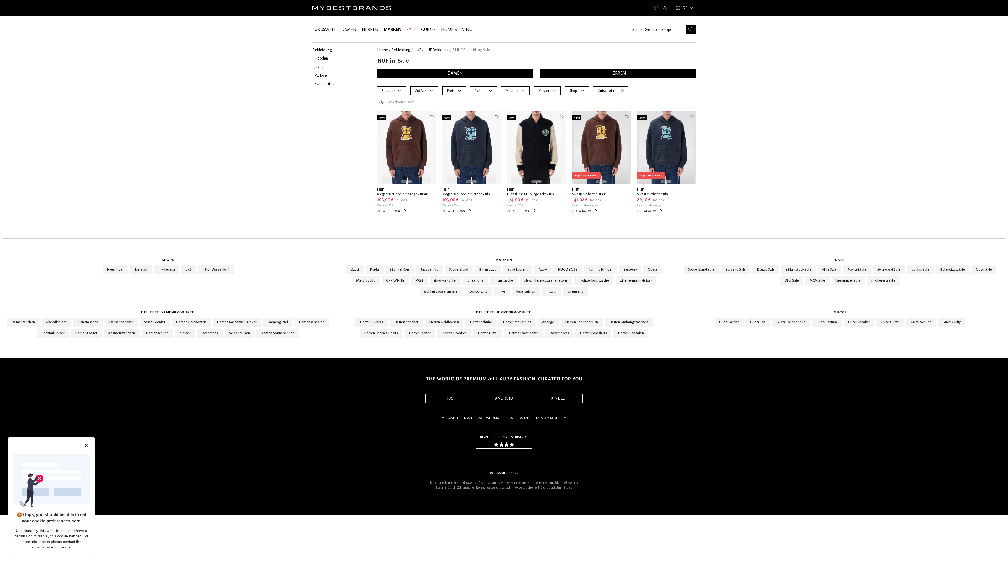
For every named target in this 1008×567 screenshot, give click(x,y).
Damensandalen (311, 322)
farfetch (141, 269)
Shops (168, 260)
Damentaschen (23, 322)
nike (502, 291)
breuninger (115, 269)
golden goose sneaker (441, 291)
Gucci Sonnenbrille (790, 322)
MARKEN (392, 29)
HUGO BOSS (568, 269)
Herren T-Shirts (371, 322)
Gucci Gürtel (890, 322)
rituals (551, 291)
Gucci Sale (984, 269)
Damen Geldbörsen (191, 322)
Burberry (630, 269)
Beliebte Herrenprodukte (504, 312)
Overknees (209, 333)
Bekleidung (400, 50)
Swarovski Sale (889, 269)
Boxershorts (559, 333)
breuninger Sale (848, 280)
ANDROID (504, 398)
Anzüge (548, 322)
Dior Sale (792, 280)
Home (382, 50)
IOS (450, 398)
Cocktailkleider (52, 333)
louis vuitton (526, 291)
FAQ (479, 418)
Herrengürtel (488, 333)
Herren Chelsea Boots (381, 333)
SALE (411, 29)
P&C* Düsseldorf (216, 269)
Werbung (493, 418)
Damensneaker (121, 322)
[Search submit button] (691, 29)
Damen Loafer (86, 333)
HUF (417, 50)
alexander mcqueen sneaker (546, 280)
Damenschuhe (157, 333)
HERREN (370, 29)
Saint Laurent (518, 269)
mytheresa (167, 269)
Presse (509, 418)
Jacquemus (429, 269)
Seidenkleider (154, 322)
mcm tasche (504, 280)
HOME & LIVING (456, 29)
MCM (419, 280)
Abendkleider (56, 322)
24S (189, 269)
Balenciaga (488, 269)
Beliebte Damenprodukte (168, 312)
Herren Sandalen (631, 333)
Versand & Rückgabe (457, 418)
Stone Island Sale (701, 269)
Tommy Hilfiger (601, 269)
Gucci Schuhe (921, 322)
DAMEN (348, 29)
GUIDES (428, 29)
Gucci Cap (757, 322)
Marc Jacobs (365, 280)
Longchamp (479, 291)
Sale (840, 260)
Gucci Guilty (952, 322)
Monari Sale (857, 269)
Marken (504, 260)
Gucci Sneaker (859, 322)
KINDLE (558, 398)
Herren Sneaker (406, 322)
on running (575, 291)
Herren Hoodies (454, 333)
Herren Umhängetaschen (628, 322)
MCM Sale (817, 280)
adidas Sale (920, 269)
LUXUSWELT (324, 29)
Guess (653, 269)
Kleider (185, 333)
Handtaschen (88, 322)
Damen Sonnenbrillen (278, 333)
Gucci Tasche (729, 322)
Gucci (354, 269)
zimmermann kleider (636, 280)
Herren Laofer (419, 333)
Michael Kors (400, 269)
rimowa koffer (445, 280)
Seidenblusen (239, 333)
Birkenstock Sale (798, 269)
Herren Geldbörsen (444, 322)
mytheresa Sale (883, 280)
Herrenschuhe (481, 322)
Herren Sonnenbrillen (581, 322)
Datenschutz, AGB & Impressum (542, 418)
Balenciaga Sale (952, 269)
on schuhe (476, 280)
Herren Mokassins (517, 322)
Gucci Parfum (826, 322)
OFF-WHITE (395, 280)
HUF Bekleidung (438, 50)
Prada (374, 269)
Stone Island (458, 269)
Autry (543, 269)
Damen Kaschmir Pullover (236, 322)
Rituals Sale (766, 269)
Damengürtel (278, 322)
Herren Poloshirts (593, 333)
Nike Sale (829, 269)
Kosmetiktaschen (121, 333)
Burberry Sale (736, 269)
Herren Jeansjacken (524, 333)
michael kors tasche (594, 280)
